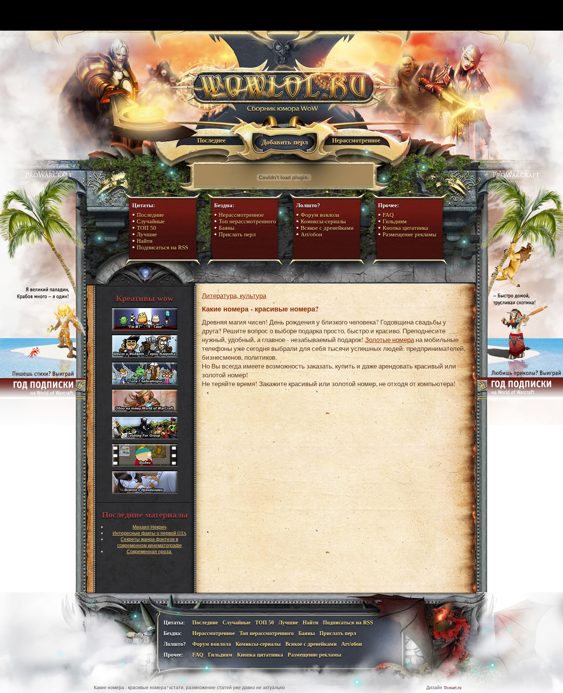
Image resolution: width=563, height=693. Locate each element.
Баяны (226, 228)
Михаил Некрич (149, 527)
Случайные (151, 221)
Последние (150, 215)
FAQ (388, 215)
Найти (144, 241)
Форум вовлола (320, 215)
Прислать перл (237, 234)
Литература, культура (234, 295)
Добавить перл (285, 142)
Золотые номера (389, 339)
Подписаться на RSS (162, 247)
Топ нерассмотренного (247, 221)
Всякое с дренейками (327, 228)
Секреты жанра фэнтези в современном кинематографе (149, 542)
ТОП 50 (146, 228)
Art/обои (311, 234)
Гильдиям (395, 221)
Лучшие (147, 234)
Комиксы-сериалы (323, 221)
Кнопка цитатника (405, 228)
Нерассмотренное (356, 140)
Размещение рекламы (409, 234)
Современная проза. (149, 551)
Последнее (211, 140)
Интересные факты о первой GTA (150, 533)
